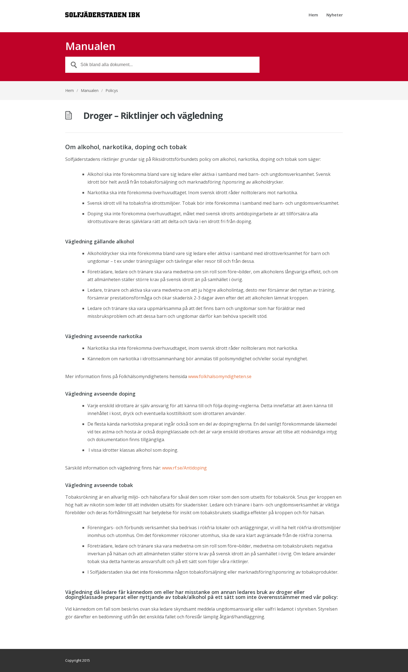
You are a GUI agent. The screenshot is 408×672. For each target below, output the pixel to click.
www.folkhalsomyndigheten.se (219, 376)
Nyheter (334, 15)
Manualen (90, 90)
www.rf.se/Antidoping (184, 468)
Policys (111, 90)
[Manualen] (102, 16)
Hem (313, 15)
